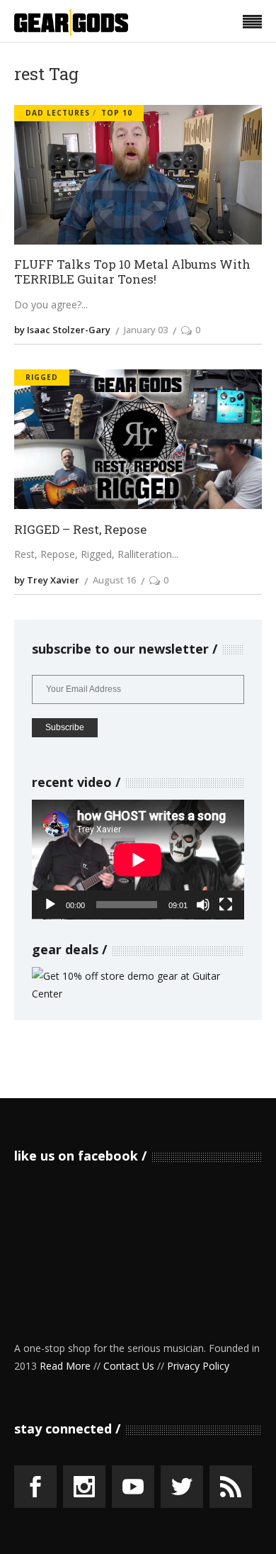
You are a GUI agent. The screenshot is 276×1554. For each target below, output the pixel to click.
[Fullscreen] (226, 905)
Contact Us (128, 1366)
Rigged (41, 377)
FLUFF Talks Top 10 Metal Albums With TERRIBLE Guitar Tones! (132, 271)
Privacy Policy (198, 1366)
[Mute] (203, 905)
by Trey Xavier (46, 580)
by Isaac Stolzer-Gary (62, 329)
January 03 (146, 329)
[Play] (50, 905)
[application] (138, 859)
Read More (65, 1366)
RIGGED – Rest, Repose (80, 529)
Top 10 (116, 113)
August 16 (114, 580)
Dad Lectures (57, 113)
